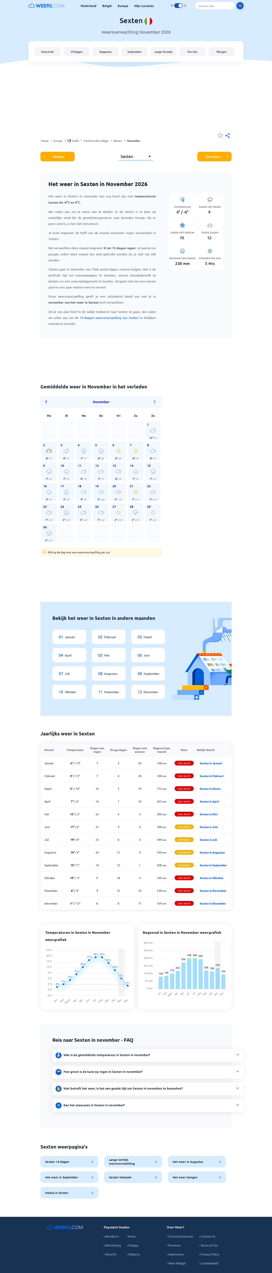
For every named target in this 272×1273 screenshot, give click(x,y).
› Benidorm (111, 1236)
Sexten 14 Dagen (57, 1162)
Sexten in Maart (210, 788)
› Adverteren (175, 1254)
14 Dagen (76, 52)
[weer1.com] (46, 5)
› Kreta (131, 1236)
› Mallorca (133, 1254)
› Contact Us (207, 1236)
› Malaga (132, 1245)
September (134, 52)
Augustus (106, 52)
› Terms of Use (208, 1245)
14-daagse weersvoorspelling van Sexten (109, 317)
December (213, 157)
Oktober (59, 157)
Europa (123, 5)
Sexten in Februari (212, 776)
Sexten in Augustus (212, 852)
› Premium (174, 1245)
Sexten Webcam (120, 1177)
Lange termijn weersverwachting (122, 1161)
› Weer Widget (176, 1263)
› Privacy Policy (209, 1254)
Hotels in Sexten (56, 1193)
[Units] (178, 5)
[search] (240, 5)
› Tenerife (110, 1254)
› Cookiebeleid (208, 1263)
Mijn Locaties (144, 5)
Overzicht (47, 52)
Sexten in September (213, 865)
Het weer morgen (185, 1177)
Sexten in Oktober (212, 878)
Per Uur (193, 52)
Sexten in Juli (208, 839)
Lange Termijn (163, 52)
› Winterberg (112, 1245)
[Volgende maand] (155, 402)
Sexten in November (213, 890)
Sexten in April (209, 801)
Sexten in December (213, 903)
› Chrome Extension (180, 1236)
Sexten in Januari (211, 763)
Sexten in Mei (208, 814)
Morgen (222, 52)
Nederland (88, 5)
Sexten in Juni (209, 827)
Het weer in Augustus (188, 1162)
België (107, 5)
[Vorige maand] (47, 402)
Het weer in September (61, 1177)
